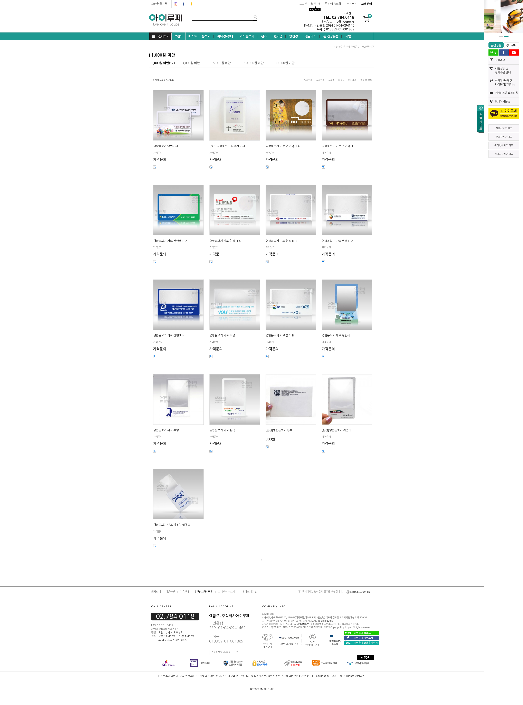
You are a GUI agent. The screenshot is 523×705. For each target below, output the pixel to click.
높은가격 (320, 80)
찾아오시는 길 (502, 101)
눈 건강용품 (330, 36)
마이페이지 (351, 3)
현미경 (278, 36)
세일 (348, 36)
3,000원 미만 (191, 63)
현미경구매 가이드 (503, 154)
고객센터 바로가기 (227, 591)
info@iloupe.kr (325, 621)
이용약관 (170, 591)
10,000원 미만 (254, 63)
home (337, 47)
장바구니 (511, 45)
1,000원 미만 (367, 47)
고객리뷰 (500, 60)
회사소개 (156, 591)
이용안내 (184, 591)
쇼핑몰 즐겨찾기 (160, 3)
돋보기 (206, 36)
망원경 (293, 36)
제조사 (341, 80)
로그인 (303, 3)
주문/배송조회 (333, 3)
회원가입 (316, 3)
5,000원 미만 (222, 63)
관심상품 (496, 45)
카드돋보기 (247, 36)
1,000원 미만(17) (163, 63)
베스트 (192, 36)
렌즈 (264, 36)
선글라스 (310, 36)
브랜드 (178, 36)
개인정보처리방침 (203, 591)
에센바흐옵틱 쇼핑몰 (506, 93)
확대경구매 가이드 (503, 145)
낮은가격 (308, 80)
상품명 (331, 80)
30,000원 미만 (284, 63)
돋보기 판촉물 (350, 47)
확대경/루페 (225, 36)
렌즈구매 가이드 (504, 137)
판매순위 (352, 80)
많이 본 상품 (366, 80)
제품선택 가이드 (504, 128)
